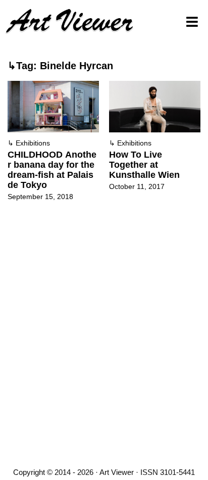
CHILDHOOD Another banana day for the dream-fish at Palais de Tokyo (52, 170)
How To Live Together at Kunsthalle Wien (144, 165)
